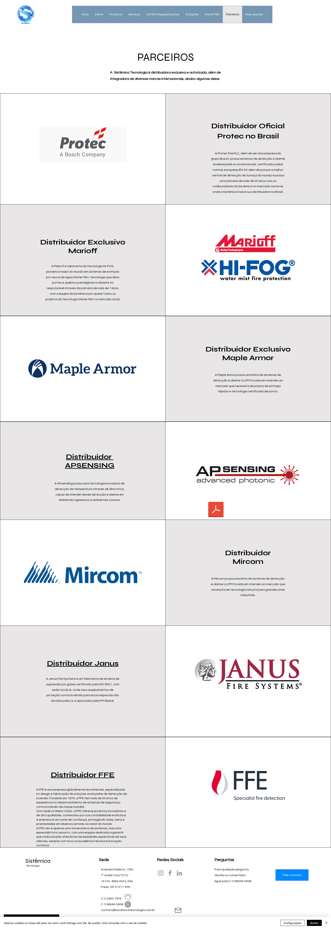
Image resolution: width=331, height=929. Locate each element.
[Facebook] (170, 873)
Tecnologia (33, 865)
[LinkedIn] (179, 873)
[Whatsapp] (128, 904)
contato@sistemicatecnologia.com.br (128, 910)
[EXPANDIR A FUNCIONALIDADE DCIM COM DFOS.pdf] (215, 509)
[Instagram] (160, 873)
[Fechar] (326, 923)
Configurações (292, 923)
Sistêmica (37, 860)
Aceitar (314, 923)
